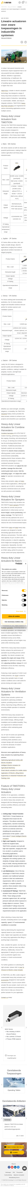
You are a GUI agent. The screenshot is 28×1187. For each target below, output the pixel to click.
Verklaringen (8, 1172)
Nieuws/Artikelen (12, 6)
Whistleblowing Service (14, 1177)
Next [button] (26, 1027)
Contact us (4, 997)
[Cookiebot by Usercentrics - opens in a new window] (16, 564)
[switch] (24, 595)
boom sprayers (14, 505)
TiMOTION (3, 6)
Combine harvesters (7, 433)
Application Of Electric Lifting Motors (12, 773)
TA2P (16, 675)
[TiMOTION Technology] (6, 2)
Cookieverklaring (8, 1175)
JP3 (25, 256)
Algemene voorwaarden (19, 1175)
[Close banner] (25, 563)
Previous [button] (2, 1027)
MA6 (16, 527)
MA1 (16, 163)
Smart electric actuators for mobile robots (14, 770)
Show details (19, 611)
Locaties (15, 1152)
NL (19, 2)
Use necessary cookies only (14, 622)
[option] (14, 1033)
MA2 (22, 481)
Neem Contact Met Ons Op (15, 1147)
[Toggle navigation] (25, 0)
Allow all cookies (14, 616)
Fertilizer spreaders (7, 628)
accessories (5, 980)
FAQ (14, 1172)
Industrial (4, 414)
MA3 (10, 527)
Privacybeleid (20, 1172)
